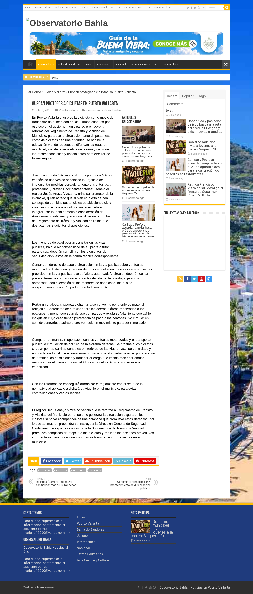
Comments (175, 104)
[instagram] (203, 7)
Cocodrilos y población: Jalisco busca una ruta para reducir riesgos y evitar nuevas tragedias (137, 151)
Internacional (99, 7)
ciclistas (45, 470)
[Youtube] (199, 7)
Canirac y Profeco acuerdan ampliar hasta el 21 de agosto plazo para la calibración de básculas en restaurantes (138, 230)
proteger (61, 470)
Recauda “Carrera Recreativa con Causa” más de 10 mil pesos (56, 482)
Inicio (28, 7)
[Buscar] (227, 7)
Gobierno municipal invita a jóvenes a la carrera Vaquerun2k (138, 190)
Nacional (115, 7)
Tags (202, 96)
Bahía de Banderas (65, 7)
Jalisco (84, 7)
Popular (188, 96)
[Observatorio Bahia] (67, 22)
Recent (172, 96)
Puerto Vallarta (43, 7)
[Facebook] (191, 7)
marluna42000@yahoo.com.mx (46, 533)
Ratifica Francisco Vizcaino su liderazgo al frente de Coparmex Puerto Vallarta (205, 189)
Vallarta (95, 470)
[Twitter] (195, 7)
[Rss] (188, 7)
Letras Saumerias (134, 7)
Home (36, 92)
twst (55, 77)
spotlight (79, 470)
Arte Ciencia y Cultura (159, 7)
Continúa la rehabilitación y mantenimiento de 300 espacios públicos (130, 484)
